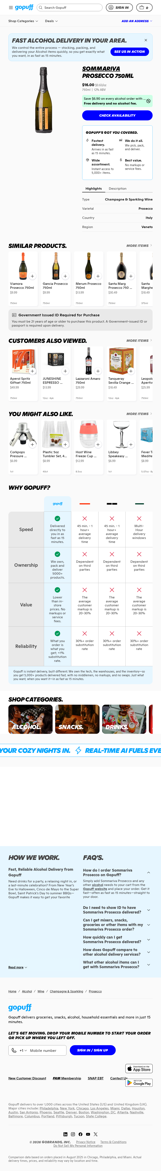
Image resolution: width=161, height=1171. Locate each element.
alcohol (97, 885)
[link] (24, 7)
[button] (144, 7)
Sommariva (101, 68)
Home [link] (12, 991)
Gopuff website (95, 889)
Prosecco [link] (95, 991)
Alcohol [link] (27, 991)
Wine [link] (41, 991)
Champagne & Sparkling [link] (66, 991)
